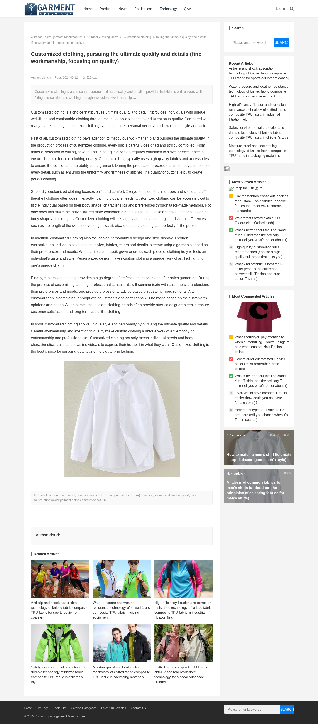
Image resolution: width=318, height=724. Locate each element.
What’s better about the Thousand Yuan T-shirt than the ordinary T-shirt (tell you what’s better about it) (261, 235)
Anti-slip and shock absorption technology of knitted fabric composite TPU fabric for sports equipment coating (259, 73)
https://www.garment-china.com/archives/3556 (75, 500)
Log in (280, 8)
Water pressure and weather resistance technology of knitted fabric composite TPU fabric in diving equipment (258, 91)
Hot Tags (43, 708)
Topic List (59, 708)
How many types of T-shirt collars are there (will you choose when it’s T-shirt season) (261, 415)
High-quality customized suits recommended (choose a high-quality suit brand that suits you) (259, 252)
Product (106, 9)
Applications (143, 9)
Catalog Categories (84, 708)
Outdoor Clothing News (102, 37)
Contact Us (138, 708)
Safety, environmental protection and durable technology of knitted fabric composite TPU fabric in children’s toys (258, 132)
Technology (168, 9)
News (122, 9)
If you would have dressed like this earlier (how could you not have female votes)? (261, 398)
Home (88, 9)
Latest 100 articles (113, 708)
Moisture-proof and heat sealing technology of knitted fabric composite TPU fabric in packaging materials (121, 672)
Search (281, 42)
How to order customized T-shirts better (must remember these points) (260, 364)
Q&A (187, 9)
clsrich (46, 77)
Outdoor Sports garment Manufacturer (56, 37)
